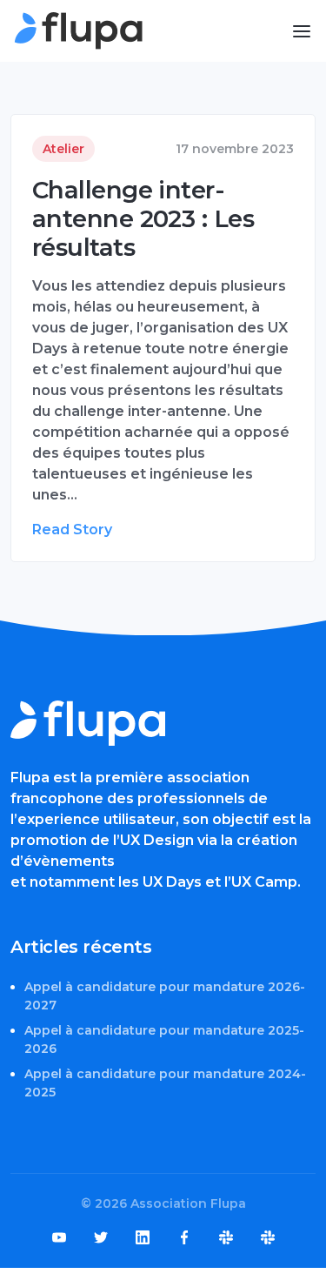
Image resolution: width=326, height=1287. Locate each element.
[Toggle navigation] (301, 31)
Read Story (72, 529)
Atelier (63, 149)
